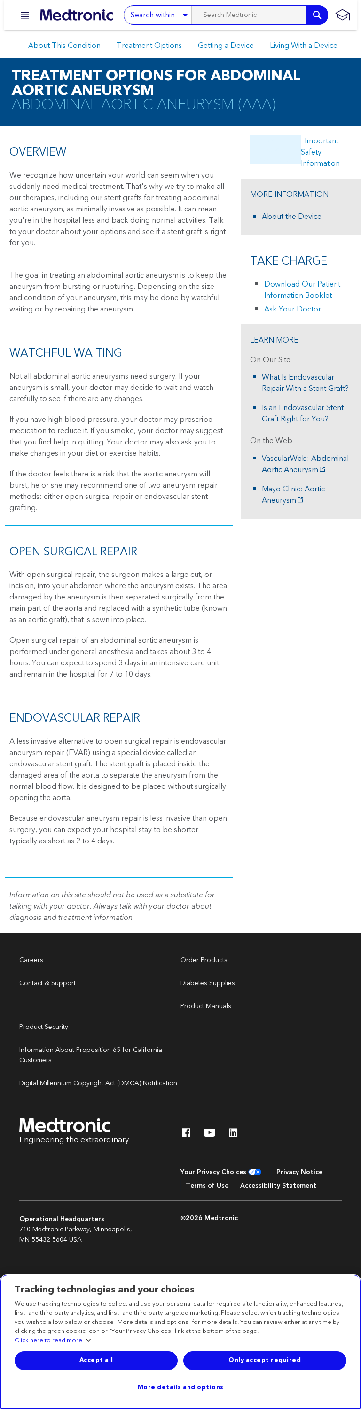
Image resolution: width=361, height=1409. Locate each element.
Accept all (96, 1360)
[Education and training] (342, 15)
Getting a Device (226, 45)
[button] (22, 16)
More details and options (181, 1387)
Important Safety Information (320, 152)
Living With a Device (303, 45)
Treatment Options (149, 45)
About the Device (292, 216)
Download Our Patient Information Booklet (302, 290)
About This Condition (64, 45)
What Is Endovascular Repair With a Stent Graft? (305, 383)
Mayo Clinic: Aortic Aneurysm (293, 494)
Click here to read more (48, 1341)
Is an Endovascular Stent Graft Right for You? (303, 413)
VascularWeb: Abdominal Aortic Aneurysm (305, 464)
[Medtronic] (76, 15)
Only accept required (264, 1360)
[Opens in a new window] (186, 1135)
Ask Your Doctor (292, 309)
